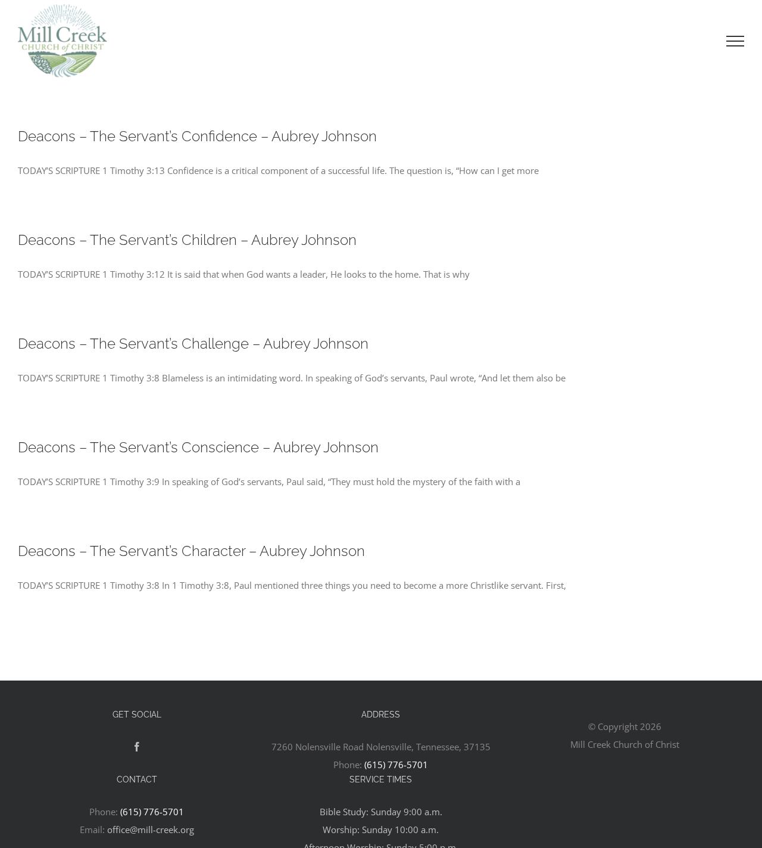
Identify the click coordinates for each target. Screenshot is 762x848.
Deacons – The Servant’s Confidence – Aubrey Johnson (197, 136)
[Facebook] (137, 746)
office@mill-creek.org (150, 829)
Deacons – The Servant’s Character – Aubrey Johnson (191, 551)
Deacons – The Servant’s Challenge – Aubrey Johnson (193, 343)
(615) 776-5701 (396, 765)
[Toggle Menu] (735, 41)
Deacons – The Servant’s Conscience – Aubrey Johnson (198, 447)
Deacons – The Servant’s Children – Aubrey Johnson (187, 240)
